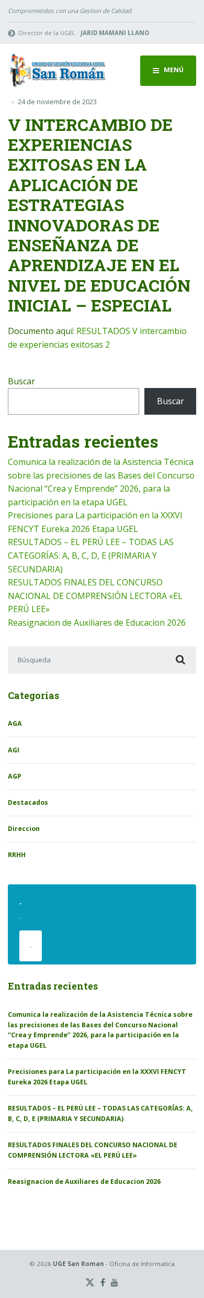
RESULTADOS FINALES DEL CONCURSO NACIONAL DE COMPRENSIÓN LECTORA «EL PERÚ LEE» (95, 595)
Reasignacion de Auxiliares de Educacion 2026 (97, 622)
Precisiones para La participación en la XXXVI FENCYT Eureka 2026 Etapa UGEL (97, 1076)
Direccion (24, 828)
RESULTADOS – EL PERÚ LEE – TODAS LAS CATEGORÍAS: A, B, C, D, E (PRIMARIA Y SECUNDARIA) (91, 555)
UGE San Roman (78, 1264)
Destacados (28, 802)
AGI (13, 750)
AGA (15, 723)
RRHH (17, 854)
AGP (14, 776)
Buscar (21, 381)
